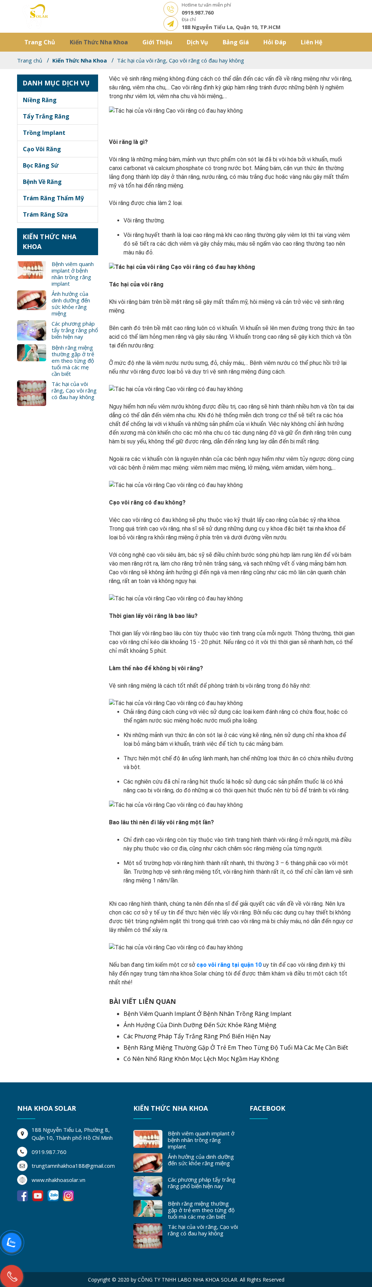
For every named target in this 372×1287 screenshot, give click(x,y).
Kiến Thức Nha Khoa (99, 42)
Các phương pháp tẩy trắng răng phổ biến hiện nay (75, 330)
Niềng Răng (40, 100)
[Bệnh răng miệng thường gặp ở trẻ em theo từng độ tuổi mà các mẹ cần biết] (31, 352)
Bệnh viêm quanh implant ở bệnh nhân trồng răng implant (73, 273)
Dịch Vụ (197, 42)
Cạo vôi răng (42, 149)
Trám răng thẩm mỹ (53, 198)
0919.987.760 (198, 12)
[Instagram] (68, 1195)
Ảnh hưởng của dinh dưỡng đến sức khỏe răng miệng (71, 303)
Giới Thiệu (157, 42)
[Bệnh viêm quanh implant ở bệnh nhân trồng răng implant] (31, 269)
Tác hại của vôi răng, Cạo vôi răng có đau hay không (74, 390)
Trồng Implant (44, 133)
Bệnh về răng (42, 182)
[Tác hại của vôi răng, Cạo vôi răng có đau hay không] (35, 16)
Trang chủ (39, 42)
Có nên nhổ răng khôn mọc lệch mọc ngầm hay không (201, 1059)
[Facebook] (23, 1195)
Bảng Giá (236, 42)
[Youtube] (38, 1195)
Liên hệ (311, 42)
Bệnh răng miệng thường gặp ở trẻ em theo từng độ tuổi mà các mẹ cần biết (73, 360)
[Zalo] (54, 1195)
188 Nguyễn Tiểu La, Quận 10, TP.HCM (231, 27)
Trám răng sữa (45, 214)
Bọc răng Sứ (40, 165)
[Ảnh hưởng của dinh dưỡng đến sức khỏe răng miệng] (31, 299)
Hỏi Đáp (274, 42)
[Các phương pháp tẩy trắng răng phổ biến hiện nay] (31, 330)
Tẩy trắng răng (46, 116)
